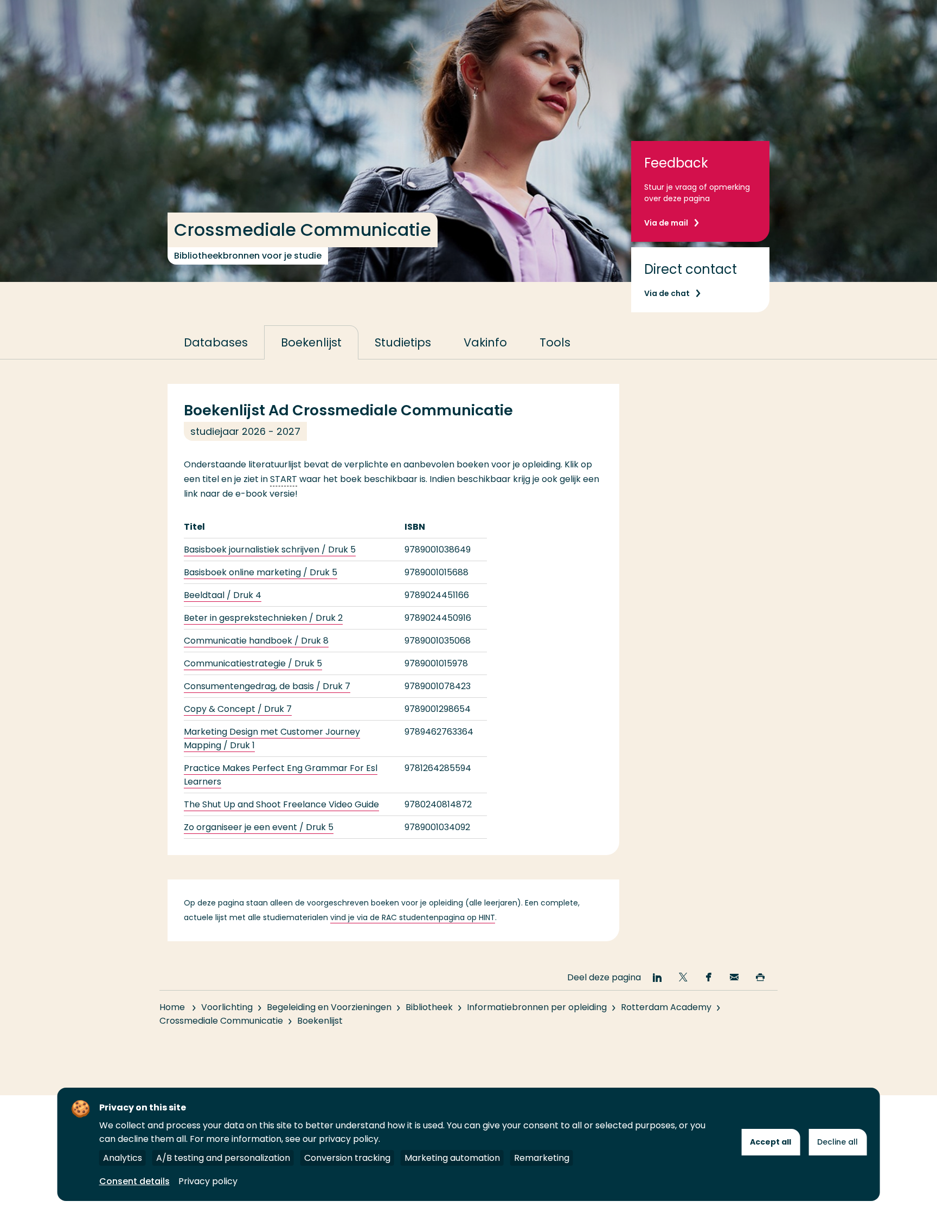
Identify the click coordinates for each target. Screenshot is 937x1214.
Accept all (770, 1141)
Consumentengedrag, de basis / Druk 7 (267, 686)
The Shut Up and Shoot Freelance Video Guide (281, 804)
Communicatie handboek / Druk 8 (256, 640)
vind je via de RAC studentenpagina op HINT (412, 917)
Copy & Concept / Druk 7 (238, 709)
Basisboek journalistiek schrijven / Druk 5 (270, 549)
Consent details (134, 1181)
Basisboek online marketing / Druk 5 (260, 572)
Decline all (837, 1141)
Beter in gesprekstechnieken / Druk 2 (263, 618)
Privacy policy (208, 1181)
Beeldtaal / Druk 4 (222, 595)
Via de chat (667, 293)
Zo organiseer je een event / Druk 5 (258, 827)
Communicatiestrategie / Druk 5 (253, 663)
